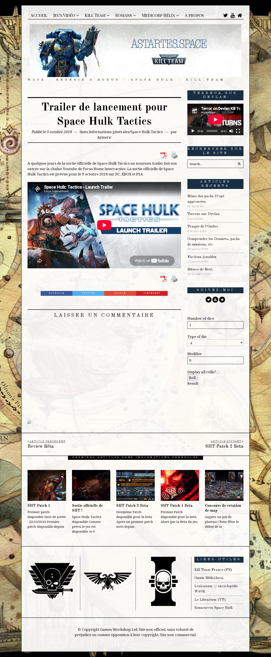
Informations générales (109, 131)
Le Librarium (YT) (210, 600)
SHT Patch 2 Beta (132, 506)
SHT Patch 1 (39, 506)
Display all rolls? (202, 371)
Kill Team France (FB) (213, 570)
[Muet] (231, 131)
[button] (239, 164)
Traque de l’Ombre (202, 226)
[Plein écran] (238, 131)
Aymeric (104, 137)
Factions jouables (201, 257)
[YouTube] (232, 15)
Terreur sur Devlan (203, 214)
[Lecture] (193, 131)
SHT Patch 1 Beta (177, 506)
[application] (215, 119)
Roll (192, 377)
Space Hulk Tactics (146, 131)
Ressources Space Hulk (213, 608)
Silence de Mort (200, 269)
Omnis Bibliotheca (208, 578)
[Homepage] (239, 15)
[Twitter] (225, 15)
